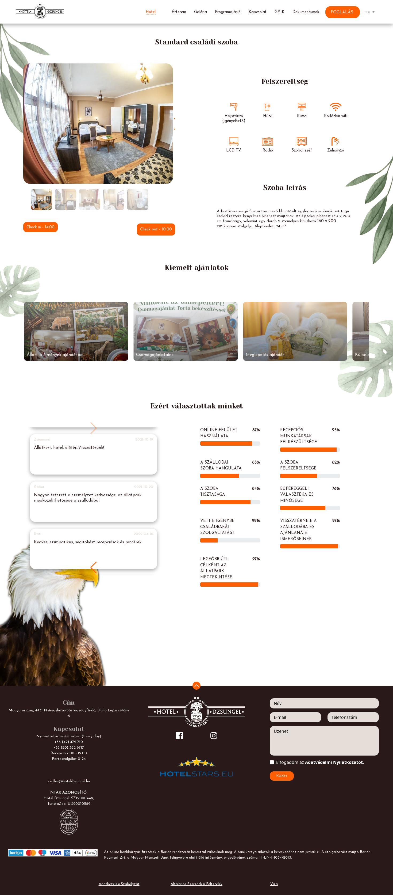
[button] (93, 568)
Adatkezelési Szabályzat (119, 884)
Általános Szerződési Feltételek (196, 884)
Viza (274, 884)
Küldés (281, 776)
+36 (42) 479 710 (69, 742)
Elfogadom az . (320, 762)
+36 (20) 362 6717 (68, 748)
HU (367, 12)
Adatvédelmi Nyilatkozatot (334, 762)
